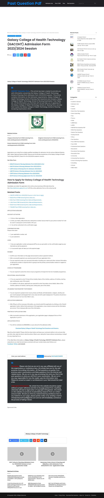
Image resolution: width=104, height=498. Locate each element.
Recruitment (74, 148)
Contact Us (87, 495)
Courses (73, 108)
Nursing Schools (11, 35)
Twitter (16, 344)
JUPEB (72, 125)
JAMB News (74, 122)
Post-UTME (58, 3)
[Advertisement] (52, 19)
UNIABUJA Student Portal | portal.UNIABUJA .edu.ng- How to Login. (85, 89)
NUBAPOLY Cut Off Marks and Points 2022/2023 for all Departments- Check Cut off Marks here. (36, 478)
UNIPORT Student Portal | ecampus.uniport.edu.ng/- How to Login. (85, 76)
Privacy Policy (62, 495)
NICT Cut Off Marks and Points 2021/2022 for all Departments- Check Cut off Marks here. (57, 485)
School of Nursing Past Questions (79, 160)
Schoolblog (15, 32)
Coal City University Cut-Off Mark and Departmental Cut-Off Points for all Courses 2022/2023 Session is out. (16, 485)
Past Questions (70, 3)
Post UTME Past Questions (77, 141)
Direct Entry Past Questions (78, 111)
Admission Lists (49, 3)
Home (9, 32)
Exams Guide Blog (75, 113)
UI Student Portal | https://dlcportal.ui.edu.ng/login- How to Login (86, 38)
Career (73, 106)
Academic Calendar (76, 101)
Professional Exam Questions (78, 146)
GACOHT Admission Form (20, 91)
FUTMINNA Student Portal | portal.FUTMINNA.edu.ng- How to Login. (85, 82)
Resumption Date (75, 153)
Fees (64, 3)
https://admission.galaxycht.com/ (19, 188)
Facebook (10, 344)
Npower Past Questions (77, 132)
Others (72, 137)
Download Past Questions (72, 495)
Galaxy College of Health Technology (37, 434)
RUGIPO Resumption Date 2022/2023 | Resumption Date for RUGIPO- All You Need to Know (15, 478)
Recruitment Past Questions (78, 151)
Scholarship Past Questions (78, 158)
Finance (73, 118)
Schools (73, 165)
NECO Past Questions (76, 130)
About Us (81, 495)
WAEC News (74, 167)
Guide (72, 120)
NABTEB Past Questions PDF (78, 127)
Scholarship (74, 155)
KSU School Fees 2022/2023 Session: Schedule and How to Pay (57, 477)
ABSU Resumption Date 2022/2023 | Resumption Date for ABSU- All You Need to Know (36, 485)
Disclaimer (93, 495)
